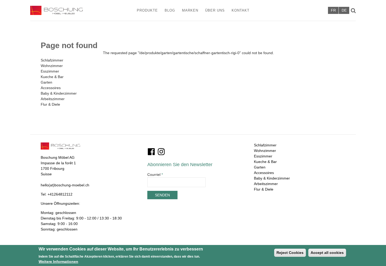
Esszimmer (50, 71)
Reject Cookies (290, 252)
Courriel (155, 174)
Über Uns (215, 10)
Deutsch (344, 10)
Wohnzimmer (52, 66)
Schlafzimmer (52, 60)
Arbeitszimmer (53, 99)
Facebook (151, 152)
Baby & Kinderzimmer (59, 93)
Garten (46, 82)
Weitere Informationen (58, 261)
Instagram (161, 152)
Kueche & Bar (52, 77)
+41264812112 (60, 194)
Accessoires (51, 88)
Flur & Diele (50, 104)
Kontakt (240, 10)
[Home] (63, 10)
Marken (190, 10)
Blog (170, 10)
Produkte (147, 10)
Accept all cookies (327, 252)
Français (333, 10)
